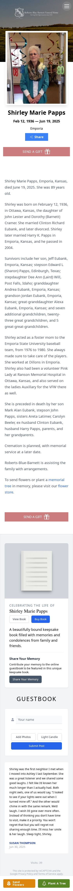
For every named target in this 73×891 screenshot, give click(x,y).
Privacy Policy (25, 874)
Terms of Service (47, 874)
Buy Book (41, 619)
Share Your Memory (25, 679)
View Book (19, 619)
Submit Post (36, 746)
